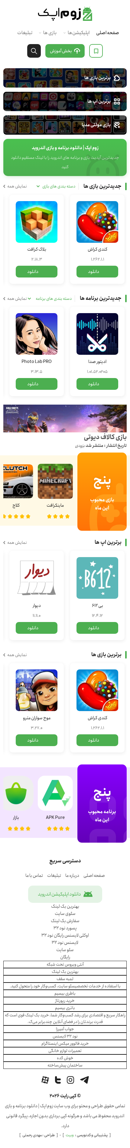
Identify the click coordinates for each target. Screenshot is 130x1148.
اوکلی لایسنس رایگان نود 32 (65, 935)
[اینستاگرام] (70, 1080)
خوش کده (65, 1058)
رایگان (65, 957)
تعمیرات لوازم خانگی (65, 1050)
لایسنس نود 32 (65, 942)
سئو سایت (65, 950)
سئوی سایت (65, 913)
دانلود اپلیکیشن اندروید (59, 894)
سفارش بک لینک (65, 921)
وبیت (70, 1135)
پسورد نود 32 (65, 928)
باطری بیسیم (65, 993)
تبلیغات (24, 33)
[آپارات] (45, 1080)
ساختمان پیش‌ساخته (65, 1065)
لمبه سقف (65, 979)
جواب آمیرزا (65, 1029)
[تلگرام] (84, 1080)
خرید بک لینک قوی (33, 1015)
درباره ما (72, 875)
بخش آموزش (61, 51)
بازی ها (50, 33)
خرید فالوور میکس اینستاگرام (65, 1043)
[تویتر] (58, 1080)
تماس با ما (34, 875)
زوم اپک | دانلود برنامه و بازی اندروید (65, 13)
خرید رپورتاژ (65, 1000)
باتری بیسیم (65, 1008)
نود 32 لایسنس (65, 1036)
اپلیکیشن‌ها (78, 33)
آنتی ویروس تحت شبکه (65, 964)
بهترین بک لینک (65, 906)
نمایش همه (17, 186)
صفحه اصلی (107, 33)
